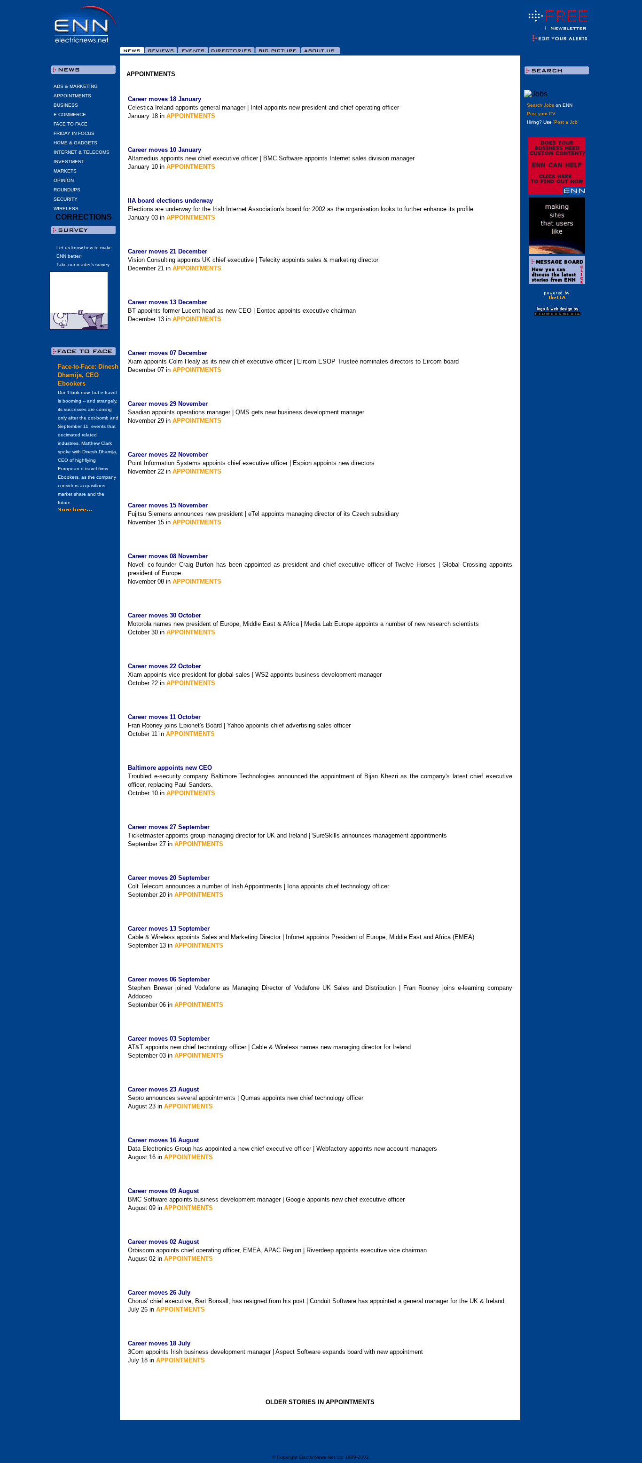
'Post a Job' (566, 122)
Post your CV (541, 113)
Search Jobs (540, 105)
